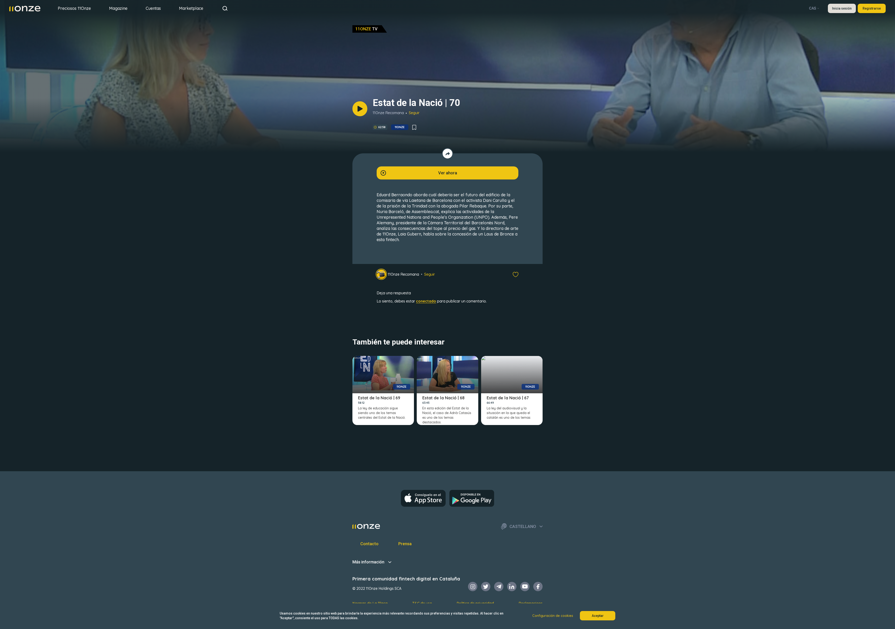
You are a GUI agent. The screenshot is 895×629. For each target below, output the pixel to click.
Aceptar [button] (598, 616)
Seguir (414, 112)
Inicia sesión (842, 8)
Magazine (118, 8)
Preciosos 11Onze (74, 8)
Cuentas (153, 8)
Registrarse (872, 8)
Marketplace (191, 8)
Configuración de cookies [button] (552, 616)
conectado (426, 301)
